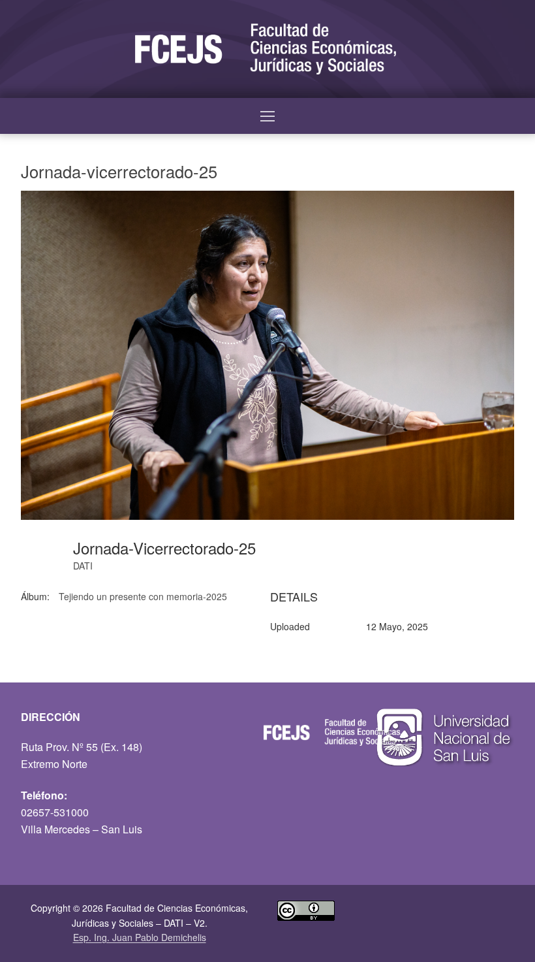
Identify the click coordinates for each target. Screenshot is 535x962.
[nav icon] (267, 116)
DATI (83, 565)
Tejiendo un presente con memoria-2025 (143, 596)
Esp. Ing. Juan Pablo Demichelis (139, 937)
